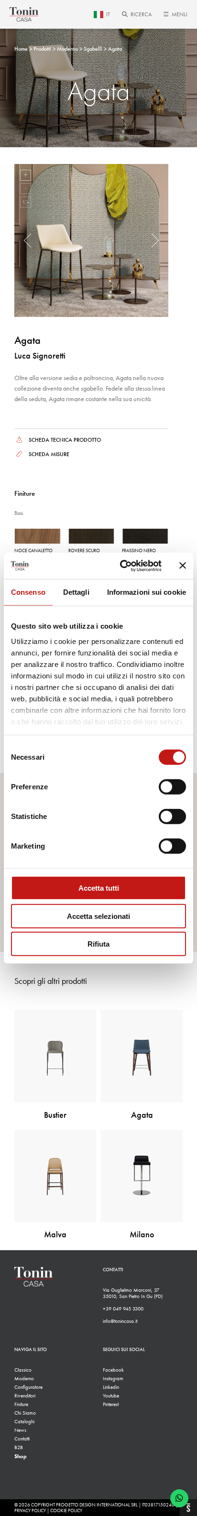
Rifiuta (98, 944)
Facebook (113, 1370)
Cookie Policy (66, 1511)
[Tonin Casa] (24, 14)
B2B (18, 1447)
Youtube (111, 1396)
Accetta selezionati (98, 916)
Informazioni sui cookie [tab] (146, 592)
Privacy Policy (30, 1511)
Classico (23, 1370)
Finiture (21, 1404)
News (20, 1430)
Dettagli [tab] (76, 592)
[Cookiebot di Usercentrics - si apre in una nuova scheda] (122, 565)
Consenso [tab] (28, 592)
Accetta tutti (98, 888)
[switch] (172, 787)
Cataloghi (24, 1421)
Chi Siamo (25, 1413)
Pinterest (111, 1404)
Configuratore (28, 1387)
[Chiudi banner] (182, 565)
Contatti (22, 1439)
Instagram (113, 1378)
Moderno (24, 1378)
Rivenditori (24, 1396)
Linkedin (111, 1387)
